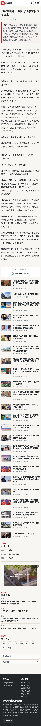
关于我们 (26, 694)
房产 (27, 643)
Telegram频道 (8, 683)
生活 (15, 643)
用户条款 (26, 691)
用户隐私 (26, 685)
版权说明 (26, 688)
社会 (9, 643)
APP (25, 696)
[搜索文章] (32, 3)
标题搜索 (6, 662)
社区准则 (26, 683)
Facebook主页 (8, 685)
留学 (21, 643)
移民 (3, 648)
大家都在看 (7, 656)
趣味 (11, 550)
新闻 (3, 643)
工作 (9, 648)
